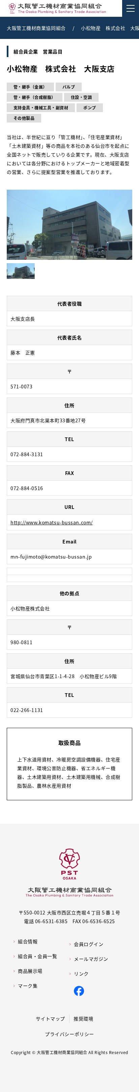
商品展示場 (30, 970)
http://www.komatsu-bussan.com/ (51, 522)
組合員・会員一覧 (37, 956)
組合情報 (27, 941)
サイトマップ (50, 1018)
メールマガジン (91, 958)
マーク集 (27, 985)
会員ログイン (88, 944)
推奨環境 (83, 1018)
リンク (81, 973)
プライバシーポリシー (69, 1034)
